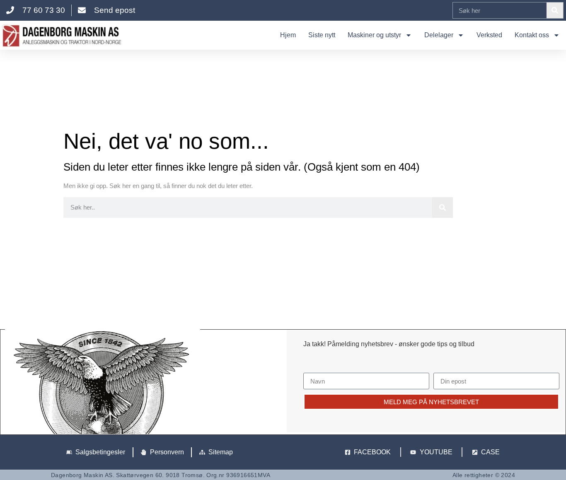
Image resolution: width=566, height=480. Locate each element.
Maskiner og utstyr (374, 35)
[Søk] (555, 10)
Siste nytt (321, 35)
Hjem (288, 35)
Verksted (489, 35)
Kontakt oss (532, 35)
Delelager (438, 35)
